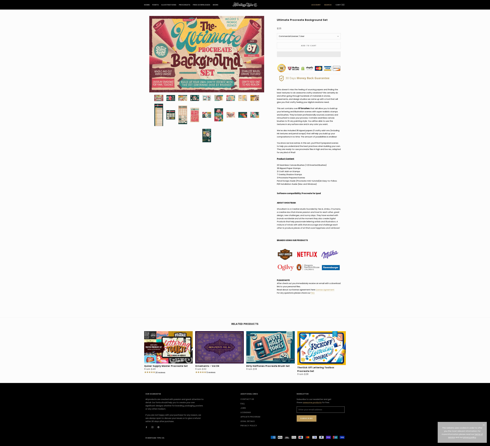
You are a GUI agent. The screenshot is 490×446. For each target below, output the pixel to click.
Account (316, 5)
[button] (309, 54)
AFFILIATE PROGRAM (250, 416)
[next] (350, 351)
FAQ (313, 293)
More (215, 5)
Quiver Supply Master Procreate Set (166, 366)
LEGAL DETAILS (248, 421)
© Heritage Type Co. (155, 438)
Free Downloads (201, 5)
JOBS (243, 408)
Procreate (184, 5)
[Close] (484, 425)
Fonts (155, 5)
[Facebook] (146, 427)
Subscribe (306, 418)
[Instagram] (152, 427)
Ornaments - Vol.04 (207, 366)
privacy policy (469, 437)
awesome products (312, 402)
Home (147, 5)
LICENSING (246, 412)
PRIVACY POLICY (249, 425)
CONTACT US (247, 399)
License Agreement (325, 289)
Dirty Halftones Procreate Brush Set (268, 366)
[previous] (139, 351)
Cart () (340, 5)
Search (328, 5)
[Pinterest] (158, 427)
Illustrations (168, 5)
